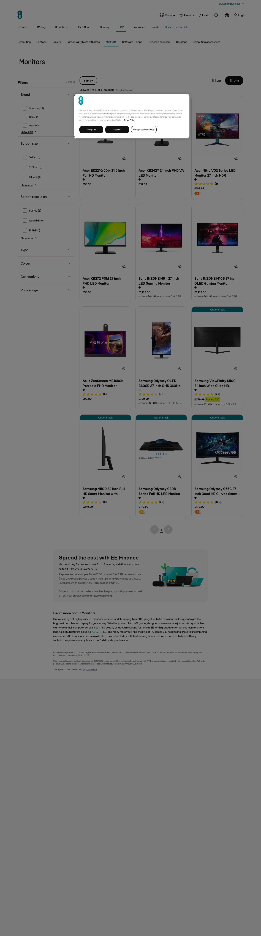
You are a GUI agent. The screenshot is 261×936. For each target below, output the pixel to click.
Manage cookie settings (144, 129)
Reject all (117, 129)
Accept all (91, 129)
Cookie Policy (129, 120)
